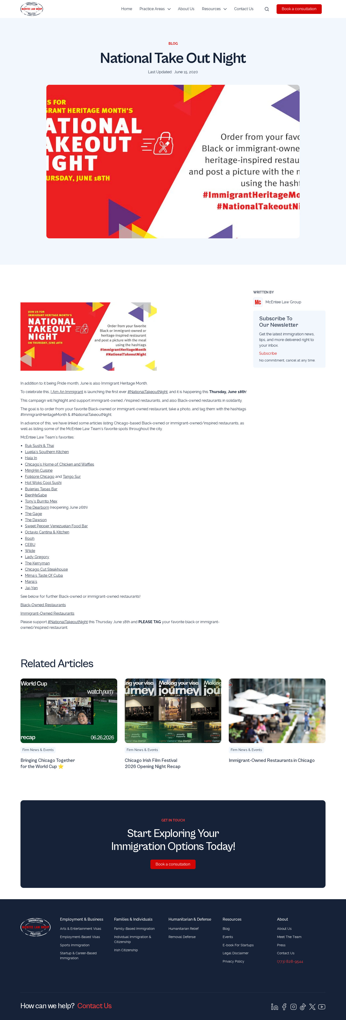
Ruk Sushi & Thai (39, 445)
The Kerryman (37, 563)
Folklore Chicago (39, 476)
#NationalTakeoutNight (148, 392)
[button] (155, 9)
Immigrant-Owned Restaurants (47, 613)
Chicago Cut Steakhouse (46, 569)
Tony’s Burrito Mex (41, 501)
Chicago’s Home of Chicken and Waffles (59, 464)
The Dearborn (37, 507)
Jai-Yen (31, 588)
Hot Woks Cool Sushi (43, 482)
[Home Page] (31, 9)
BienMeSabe (36, 495)
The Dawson (36, 520)
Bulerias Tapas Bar (41, 489)
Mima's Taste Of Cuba (44, 575)
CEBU (30, 544)
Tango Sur (72, 476)
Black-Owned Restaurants (43, 605)
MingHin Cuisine (38, 470)
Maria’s (31, 581)
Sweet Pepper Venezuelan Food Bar (56, 526)
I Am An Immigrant (67, 392)
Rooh (29, 538)
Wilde (30, 551)
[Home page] (35, 927)
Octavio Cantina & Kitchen (47, 532)
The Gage (33, 514)
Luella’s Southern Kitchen (47, 452)
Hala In (31, 458)
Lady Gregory (37, 557)
